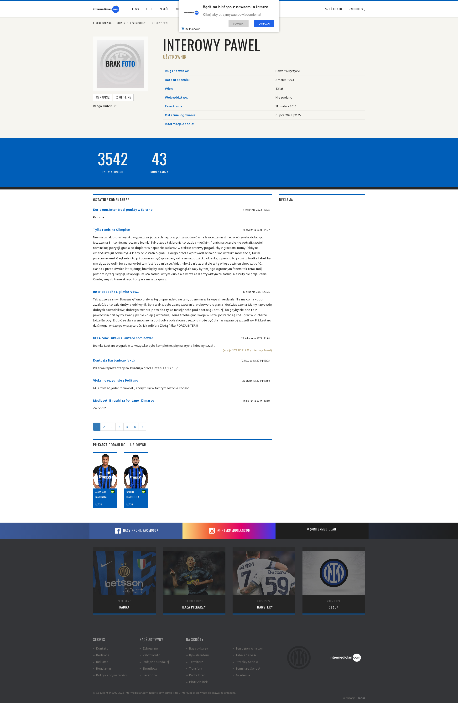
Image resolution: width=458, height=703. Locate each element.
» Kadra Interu (196, 674)
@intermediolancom (233, 530)
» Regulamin (102, 668)
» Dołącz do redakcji (155, 661)
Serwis (121, 23)
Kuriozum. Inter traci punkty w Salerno (122, 209)
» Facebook (148, 674)
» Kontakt (100, 648)
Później (238, 23)
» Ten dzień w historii (248, 648)
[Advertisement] (322, 240)
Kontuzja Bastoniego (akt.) (114, 360)
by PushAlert (193, 29)
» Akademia (241, 674)
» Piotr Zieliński (197, 681)
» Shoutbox (148, 668)
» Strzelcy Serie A (245, 661)
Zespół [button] (164, 9)
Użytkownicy (138, 23)
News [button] (135, 9)
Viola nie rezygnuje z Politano (115, 380)
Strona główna (102, 23)
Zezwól (264, 23)
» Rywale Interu (197, 654)
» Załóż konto (150, 654)
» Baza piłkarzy (197, 648)
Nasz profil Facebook (140, 530)
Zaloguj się (357, 9)
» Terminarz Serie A (246, 668)
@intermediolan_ (324, 528)
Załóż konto (333, 9)
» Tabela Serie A (244, 654)
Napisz (104, 97)
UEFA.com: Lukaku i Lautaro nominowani (124, 337)
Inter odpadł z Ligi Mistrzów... (116, 291)
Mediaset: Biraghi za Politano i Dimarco (123, 400)
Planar (361, 698)
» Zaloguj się (149, 648)
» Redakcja (101, 654)
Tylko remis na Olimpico (111, 229)
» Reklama (100, 661)
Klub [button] (149, 9)
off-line (124, 97)
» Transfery (194, 668)
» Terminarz (194, 661)
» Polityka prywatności (110, 674)
